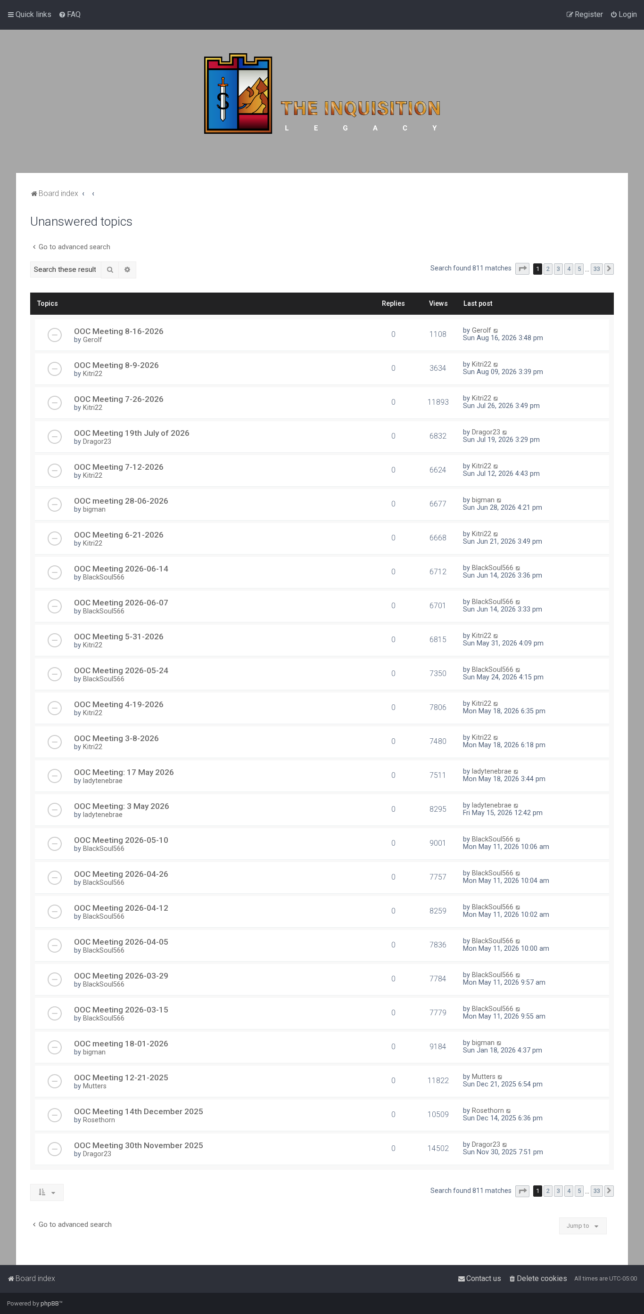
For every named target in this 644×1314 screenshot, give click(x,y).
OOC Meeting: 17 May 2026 (124, 772)
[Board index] (322, 101)
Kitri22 (92, 373)
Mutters (95, 1086)
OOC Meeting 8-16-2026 (119, 331)
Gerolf (92, 339)
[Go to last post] (496, 330)
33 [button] (597, 268)
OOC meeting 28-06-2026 (121, 501)
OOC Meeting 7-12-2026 (119, 467)
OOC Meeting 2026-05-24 (121, 670)
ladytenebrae (103, 780)
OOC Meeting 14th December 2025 (138, 1111)
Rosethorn (99, 1120)
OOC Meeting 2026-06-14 (121, 568)
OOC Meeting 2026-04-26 (121, 874)
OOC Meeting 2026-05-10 (121, 840)
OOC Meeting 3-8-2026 (116, 738)
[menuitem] (69, 14)
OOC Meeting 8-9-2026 (116, 365)
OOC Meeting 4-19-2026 (119, 704)
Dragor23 (97, 441)
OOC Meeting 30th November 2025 (138, 1145)
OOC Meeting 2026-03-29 (121, 975)
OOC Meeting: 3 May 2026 (121, 806)
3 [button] (558, 268)
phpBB (50, 1303)
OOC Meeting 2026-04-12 (121, 908)
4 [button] (568, 268)
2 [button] (548, 268)
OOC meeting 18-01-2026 (121, 1043)
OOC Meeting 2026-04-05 (121, 942)
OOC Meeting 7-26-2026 (119, 399)
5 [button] (579, 268)
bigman (94, 509)
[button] (522, 269)
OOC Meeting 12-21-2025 (121, 1077)
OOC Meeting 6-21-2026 (119, 534)
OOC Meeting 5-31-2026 (119, 636)
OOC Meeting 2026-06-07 (121, 602)
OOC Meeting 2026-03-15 (121, 1009)
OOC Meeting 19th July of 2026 (132, 433)
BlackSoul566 (103, 577)
